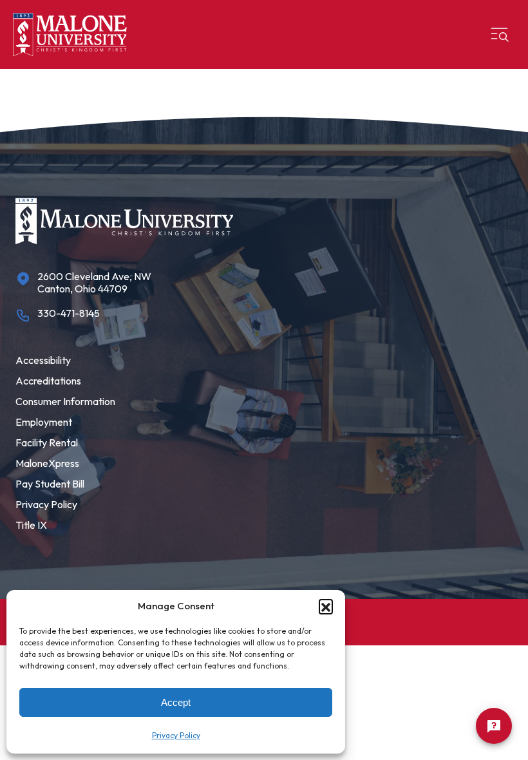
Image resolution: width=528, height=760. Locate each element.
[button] (325, 606)
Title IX (31, 524)
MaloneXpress (47, 463)
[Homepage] (70, 34)
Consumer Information (65, 401)
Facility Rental (46, 442)
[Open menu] (500, 35)
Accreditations (48, 380)
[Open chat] (494, 726)
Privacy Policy (176, 735)
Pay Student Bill (49, 483)
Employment (43, 421)
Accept (176, 702)
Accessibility (43, 360)
